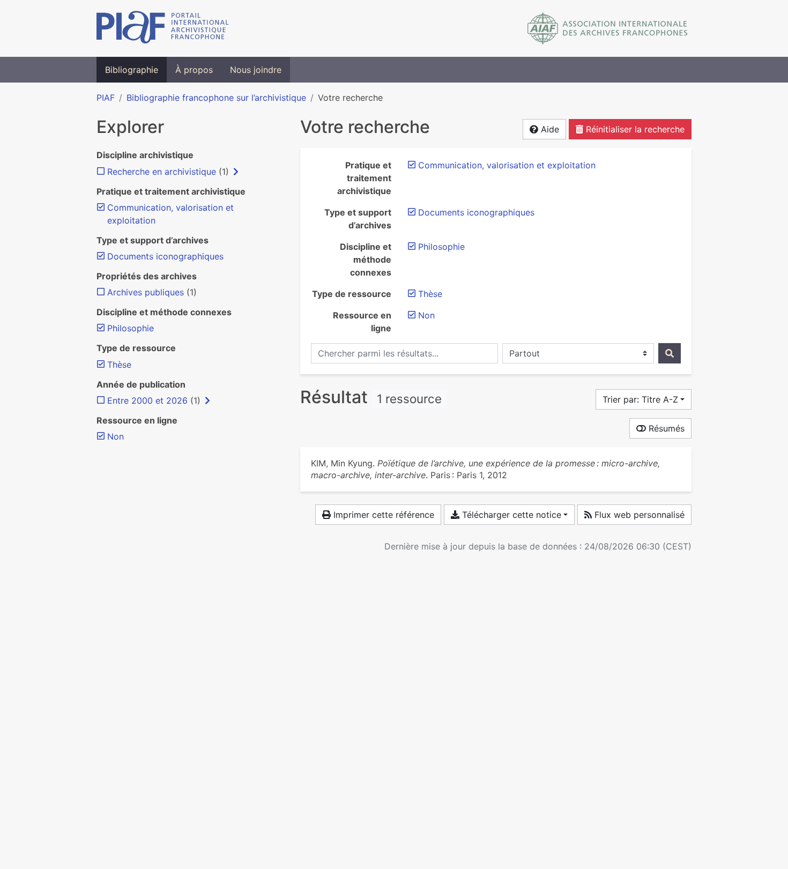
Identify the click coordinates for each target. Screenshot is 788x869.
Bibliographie (131, 69)
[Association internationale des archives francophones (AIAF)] (608, 28)
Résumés (665, 428)
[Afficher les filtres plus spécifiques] (236, 171)
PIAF (105, 97)
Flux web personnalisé (638, 514)
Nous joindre (255, 69)
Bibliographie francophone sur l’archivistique (216, 97)
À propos (194, 69)
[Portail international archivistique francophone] (162, 28)
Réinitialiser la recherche (634, 129)
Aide (548, 129)
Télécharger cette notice (510, 514)
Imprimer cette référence (382, 514)
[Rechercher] (669, 353)
